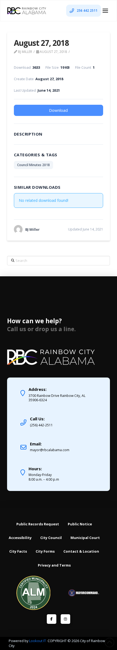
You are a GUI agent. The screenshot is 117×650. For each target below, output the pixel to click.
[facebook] (51, 619)
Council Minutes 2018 (33, 165)
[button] (105, 10)
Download (58, 110)
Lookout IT (38, 640)
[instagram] (65, 619)
